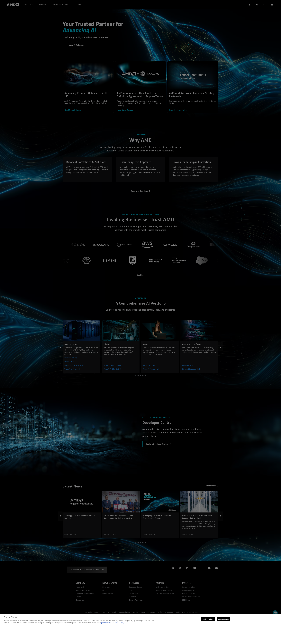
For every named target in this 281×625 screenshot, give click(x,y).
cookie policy (119, 623)
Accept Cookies (223, 619)
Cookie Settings (208, 619)
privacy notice (106, 623)
